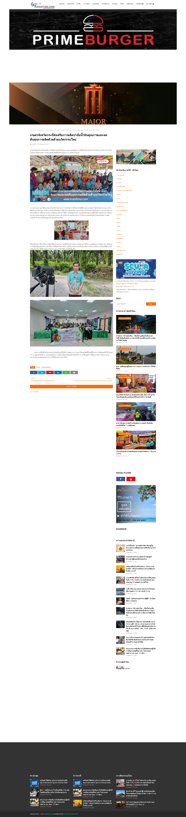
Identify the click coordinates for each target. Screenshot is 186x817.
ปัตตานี (119, 214)
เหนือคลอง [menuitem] (130, 4)
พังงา (118, 218)
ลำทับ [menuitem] (122, 4)
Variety (119, 179)
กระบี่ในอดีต (121, 186)
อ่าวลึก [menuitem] (79, 4)
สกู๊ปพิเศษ (120, 238)
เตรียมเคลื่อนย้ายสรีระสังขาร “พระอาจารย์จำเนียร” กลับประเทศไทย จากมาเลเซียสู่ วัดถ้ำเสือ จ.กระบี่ (140, 568)
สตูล (118, 246)
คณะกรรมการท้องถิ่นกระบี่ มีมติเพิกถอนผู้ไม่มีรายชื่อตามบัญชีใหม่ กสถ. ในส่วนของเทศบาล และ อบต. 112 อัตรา (141, 651)
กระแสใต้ (33, 144)
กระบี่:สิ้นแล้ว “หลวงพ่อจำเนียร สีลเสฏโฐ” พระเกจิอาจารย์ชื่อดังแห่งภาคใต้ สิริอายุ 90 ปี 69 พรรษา (140, 547)
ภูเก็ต (118, 226)
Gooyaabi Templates (71, 814)
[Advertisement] (93, 66)
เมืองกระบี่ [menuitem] (70, 4)
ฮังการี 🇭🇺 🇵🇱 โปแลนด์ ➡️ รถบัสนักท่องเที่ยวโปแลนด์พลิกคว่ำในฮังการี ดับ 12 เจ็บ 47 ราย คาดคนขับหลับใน (141, 793)
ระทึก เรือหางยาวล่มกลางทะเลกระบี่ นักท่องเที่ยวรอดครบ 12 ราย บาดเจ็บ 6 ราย (140, 590)
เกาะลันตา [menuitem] (87, 4)
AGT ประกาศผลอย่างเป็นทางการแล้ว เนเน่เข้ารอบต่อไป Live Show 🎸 (140, 803)
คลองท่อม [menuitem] (96, 4)
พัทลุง (119, 222)
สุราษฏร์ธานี (121, 250)
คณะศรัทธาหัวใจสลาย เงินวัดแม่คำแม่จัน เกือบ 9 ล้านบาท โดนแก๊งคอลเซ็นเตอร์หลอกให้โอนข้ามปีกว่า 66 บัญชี (135, 396)
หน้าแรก (32, 130)
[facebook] (120, 479)
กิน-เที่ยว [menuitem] (149, 4)
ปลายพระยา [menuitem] (105, 4)
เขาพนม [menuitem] (114, 4)
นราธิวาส (120, 206)
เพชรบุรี (119, 254)
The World (120, 175)
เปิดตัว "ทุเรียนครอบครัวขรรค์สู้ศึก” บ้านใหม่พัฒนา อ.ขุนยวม (140, 599)
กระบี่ (38, 367)
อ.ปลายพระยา (40, 130)
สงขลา (119, 242)
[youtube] (131, 479)
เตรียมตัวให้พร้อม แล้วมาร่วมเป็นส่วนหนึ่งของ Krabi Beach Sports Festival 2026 (135, 282)
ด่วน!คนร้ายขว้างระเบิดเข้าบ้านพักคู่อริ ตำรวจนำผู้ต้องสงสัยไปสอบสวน (139, 558)
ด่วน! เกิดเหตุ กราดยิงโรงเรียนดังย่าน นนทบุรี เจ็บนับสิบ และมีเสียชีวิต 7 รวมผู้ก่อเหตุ (134, 424)
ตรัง (118, 198)
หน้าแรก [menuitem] (62, 4)
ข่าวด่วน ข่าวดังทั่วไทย (124, 190)
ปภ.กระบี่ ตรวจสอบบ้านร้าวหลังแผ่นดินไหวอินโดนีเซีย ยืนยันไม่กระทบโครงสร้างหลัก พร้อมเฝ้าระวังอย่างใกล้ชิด (140, 639)
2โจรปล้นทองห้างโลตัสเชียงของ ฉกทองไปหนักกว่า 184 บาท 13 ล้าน (136, 452)
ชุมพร (119, 194)
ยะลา (118, 230)
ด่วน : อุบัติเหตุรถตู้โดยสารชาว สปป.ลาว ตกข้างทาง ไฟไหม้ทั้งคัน (135, 367)
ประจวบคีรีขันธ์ (122, 210)
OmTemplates (47, 814)
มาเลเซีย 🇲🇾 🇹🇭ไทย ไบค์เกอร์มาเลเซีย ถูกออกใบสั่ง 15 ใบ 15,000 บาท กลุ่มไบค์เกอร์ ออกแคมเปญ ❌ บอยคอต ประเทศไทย (141, 580)
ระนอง (119, 234)
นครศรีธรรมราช (122, 202)
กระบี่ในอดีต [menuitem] (140, 4)
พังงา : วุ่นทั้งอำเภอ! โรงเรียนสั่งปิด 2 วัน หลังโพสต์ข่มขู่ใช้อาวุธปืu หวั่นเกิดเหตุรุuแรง (54, 791)
